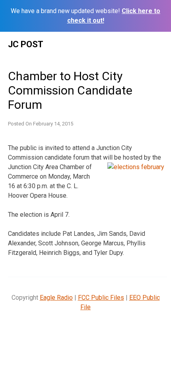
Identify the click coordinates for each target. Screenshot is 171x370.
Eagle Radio (56, 297)
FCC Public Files (101, 297)
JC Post (25, 44)
